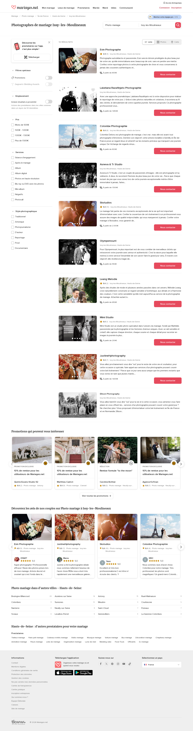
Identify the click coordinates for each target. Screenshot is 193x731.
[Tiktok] (129, 663)
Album (18, 168)
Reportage (20, 237)
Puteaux (145, 608)
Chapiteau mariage (163, 638)
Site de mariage (18, 708)
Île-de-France (43, 16)
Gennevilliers (103, 614)
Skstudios (106, 202)
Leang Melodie (108, 279)
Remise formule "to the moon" (116, 470)
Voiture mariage (111, 638)
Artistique (19, 222)
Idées (113, 8)
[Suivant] (181, 464)
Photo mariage (28, 16)
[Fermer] (49, 42)
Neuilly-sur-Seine (62, 608)
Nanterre (15, 608)
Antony (101, 596)
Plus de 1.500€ (22, 140)
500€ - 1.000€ (22, 130)
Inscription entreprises (20, 693)
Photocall (19, 199)
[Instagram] (118, 663)
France (151, 665)
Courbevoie (146, 602)
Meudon (101, 602)
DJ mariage (143, 642)
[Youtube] (123, 663)
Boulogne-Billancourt (20, 596)
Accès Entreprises (173, 3)
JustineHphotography (113, 355)
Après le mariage (22, 163)
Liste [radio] (150, 42)
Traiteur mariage (18, 638)
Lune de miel (90, 642)
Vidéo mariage (77, 638)
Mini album (19, 189)
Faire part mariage (35, 638)
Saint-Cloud (103, 608)
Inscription (176, 7)
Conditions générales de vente (24, 670)
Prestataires (84, 8)
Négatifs (19, 194)
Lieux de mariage (66, 8)
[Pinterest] (112, 663)
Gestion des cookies (20, 678)
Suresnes (59, 602)
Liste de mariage (53, 642)
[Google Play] (83, 675)
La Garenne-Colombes (151, 614)
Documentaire (21, 248)
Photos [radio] (163, 42)
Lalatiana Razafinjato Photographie (120, 88)
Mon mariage (48, 8)
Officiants (131, 642)
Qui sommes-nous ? (19, 697)
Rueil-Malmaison (148, 596)
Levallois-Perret (62, 614)
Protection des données (21, 674)
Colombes (16, 602)
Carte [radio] (176, 42)
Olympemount (108, 240)
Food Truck (119, 642)
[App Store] (64, 675)
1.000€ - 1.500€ (22, 135)
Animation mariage (19, 642)
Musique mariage (94, 638)
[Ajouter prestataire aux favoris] (93, 51)
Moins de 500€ (22, 125)
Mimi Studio (107, 317)
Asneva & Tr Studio (111, 164)
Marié (105, 8)
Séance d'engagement (25, 157)
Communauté (126, 8)
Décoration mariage (143, 638)
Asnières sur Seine (63, 596)
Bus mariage (127, 638)
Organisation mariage (73, 642)
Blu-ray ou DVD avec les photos (29, 184)
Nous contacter (167, 74)
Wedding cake (105, 642)
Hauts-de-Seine (59, 16)
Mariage (15, 16)
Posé (17, 243)
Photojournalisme (23, 227)
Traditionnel (20, 216)
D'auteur (19, 232)
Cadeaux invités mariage (57, 638)
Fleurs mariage (36, 642)
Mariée (96, 8)
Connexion (164, 7)
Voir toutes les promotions (95, 496)
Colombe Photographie (113, 126)
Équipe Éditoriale (18, 701)
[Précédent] (12, 464)
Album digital (21, 173)
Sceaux (14, 614)
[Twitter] (106, 663)
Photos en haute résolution (27, 178)
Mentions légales (18, 667)
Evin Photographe (110, 49)
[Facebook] (100, 663)
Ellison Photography (109, 394)
